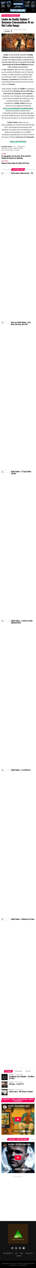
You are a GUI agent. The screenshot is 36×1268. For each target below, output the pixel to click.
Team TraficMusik (7, 1253)
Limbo (17, 150)
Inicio (21, 1253)
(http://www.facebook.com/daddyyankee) (18, 108)
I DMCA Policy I (29, 1253)
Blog (16, 1253)
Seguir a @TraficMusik (18, 141)
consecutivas (7, 148)
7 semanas (21, 146)
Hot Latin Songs (7, 150)
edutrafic (7, 31)
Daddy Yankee (18, 148)
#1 (15, 146)
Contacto (19, 1256)
